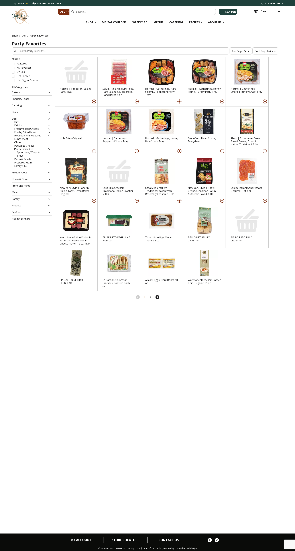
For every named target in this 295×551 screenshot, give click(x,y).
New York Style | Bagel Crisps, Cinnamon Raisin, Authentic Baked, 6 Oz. (202, 191)
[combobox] (63, 12)
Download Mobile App (187, 548)
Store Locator (125, 540)
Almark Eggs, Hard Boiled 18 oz (161, 281)
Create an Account (51, 3)
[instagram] (217, 540)
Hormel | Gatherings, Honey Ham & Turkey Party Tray (204, 90)
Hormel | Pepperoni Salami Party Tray (75, 90)
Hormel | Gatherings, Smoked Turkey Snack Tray (246, 90)
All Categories (20, 87)
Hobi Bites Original (71, 138)
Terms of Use (148, 548)
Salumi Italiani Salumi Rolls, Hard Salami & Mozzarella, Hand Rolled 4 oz (118, 92)
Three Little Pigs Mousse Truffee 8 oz (159, 239)
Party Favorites (39, 35)
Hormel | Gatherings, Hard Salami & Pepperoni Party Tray (160, 92)
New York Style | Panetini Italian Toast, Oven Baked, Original (75, 191)
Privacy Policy (134, 548)
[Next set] (157, 297)
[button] (48, 93)
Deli (24, 35)
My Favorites (20, 3)
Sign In (35, 3)
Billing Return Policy (165, 548)
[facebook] (210, 540)
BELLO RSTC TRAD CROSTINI (241, 239)
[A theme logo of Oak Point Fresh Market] (21, 14)
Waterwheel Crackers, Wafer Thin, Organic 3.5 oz (204, 281)
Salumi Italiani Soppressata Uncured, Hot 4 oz (246, 189)
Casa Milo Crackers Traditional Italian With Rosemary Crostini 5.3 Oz (159, 191)
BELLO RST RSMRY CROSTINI (199, 239)
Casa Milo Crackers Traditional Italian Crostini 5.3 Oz (117, 191)
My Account (81, 540)
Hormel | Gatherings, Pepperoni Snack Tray (115, 140)
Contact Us (169, 540)
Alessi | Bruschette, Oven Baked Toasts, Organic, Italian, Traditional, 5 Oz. (245, 141)
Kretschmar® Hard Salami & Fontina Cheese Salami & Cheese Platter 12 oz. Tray (76, 240)
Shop (15, 35)
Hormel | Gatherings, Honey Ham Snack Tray (161, 140)
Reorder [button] (230, 11)
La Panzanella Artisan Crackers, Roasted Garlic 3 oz (117, 283)
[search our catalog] (72, 12)
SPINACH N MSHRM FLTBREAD (71, 281)
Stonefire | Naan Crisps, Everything (202, 140)
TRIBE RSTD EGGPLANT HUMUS (116, 239)
